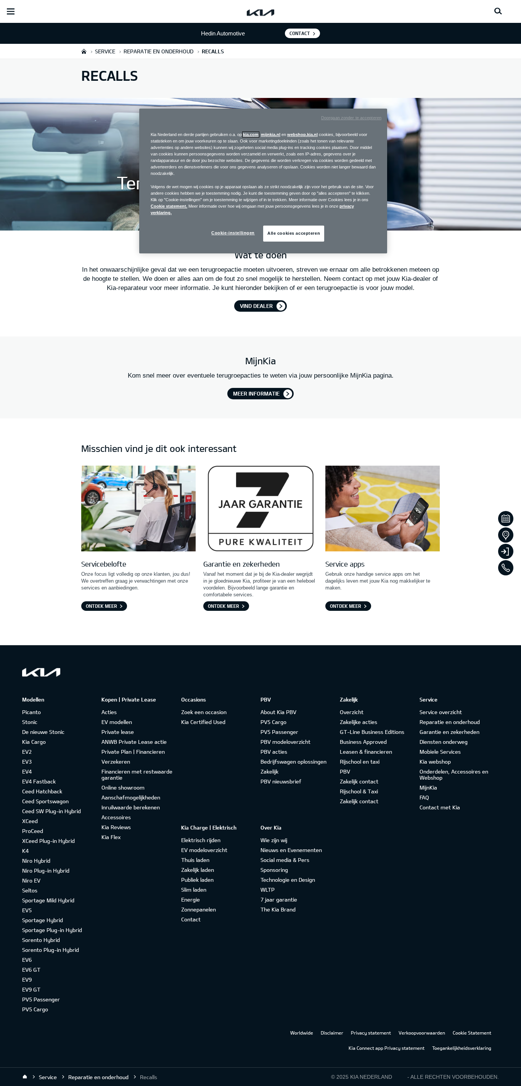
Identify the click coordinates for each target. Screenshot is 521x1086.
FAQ (424, 797)
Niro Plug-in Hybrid (45, 870)
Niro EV (31, 880)
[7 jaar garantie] (260, 510)
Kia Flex (111, 837)
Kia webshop (435, 761)
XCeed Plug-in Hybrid (48, 841)
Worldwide (301, 1032)
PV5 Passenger (41, 999)
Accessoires (116, 817)
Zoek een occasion (204, 712)
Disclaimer (332, 1032)
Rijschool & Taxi (359, 791)
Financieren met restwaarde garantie (136, 774)
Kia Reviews (116, 827)
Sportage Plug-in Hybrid (52, 930)
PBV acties (273, 751)
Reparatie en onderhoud (450, 722)
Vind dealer (256, 306)
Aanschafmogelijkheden (130, 797)
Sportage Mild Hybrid (48, 900)
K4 (25, 850)
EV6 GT (31, 969)
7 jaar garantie (278, 899)
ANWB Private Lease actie (134, 741)
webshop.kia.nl (302, 134)
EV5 (27, 910)
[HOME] (84, 51)
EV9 (27, 979)
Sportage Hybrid (42, 920)
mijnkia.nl (270, 134)
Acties (109, 712)
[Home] (24, 1077)
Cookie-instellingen (233, 233)
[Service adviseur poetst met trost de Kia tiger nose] (138, 510)
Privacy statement (371, 1032)
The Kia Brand (278, 909)
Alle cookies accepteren (293, 233)
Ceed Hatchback (42, 791)
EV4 (27, 771)
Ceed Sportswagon (45, 801)
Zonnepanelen (198, 909)
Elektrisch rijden (200, 840)
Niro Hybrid (36, 860)
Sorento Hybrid (41, 940)
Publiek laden (197, 879)
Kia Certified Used (203, 722)
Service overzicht (441, 712)
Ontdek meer (101, 606)
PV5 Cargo (35, 1009)
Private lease (117, 732)
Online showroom (123, 787)
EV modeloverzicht (204, 850)
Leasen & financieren (366, 751)
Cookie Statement (472, 1032)
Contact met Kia (440, 807)
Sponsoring (274, 870)
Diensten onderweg (444, 741)
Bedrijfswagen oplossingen (293, 761)
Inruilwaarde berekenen (130, 807)
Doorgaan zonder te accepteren (351, 117)
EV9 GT (31, 989)
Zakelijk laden (197, 870)
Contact (299, 33)
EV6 (27, 959)
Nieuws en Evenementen (291, 850)
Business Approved (363, 741)
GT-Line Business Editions (372, 732)
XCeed (30, 821)
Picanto (31, 712)
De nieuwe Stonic (43, 732)
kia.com (251, 134)
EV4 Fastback (39, 781)
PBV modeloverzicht (285, 741)
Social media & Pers (284, 860)
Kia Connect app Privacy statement (387, 1048)
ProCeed (32, 831)
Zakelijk (269, 771)
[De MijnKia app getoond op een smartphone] (382, 510)
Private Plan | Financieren (133, 751)
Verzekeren (115, 761)
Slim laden (193, 889)
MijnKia (428, 787)
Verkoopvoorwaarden (422, 1032)
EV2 (27, 751)
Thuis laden (195, 860)
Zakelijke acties (358, 722)
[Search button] (498, 11)
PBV (345, 771)
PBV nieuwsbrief (280, 781)
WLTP (267, 889)
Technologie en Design (287, 879)
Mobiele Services (440, 751)
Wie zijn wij (273, 840)
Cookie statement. (169, 206)
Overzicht (351, 712)
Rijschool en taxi (359, 761)
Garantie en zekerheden (449, 732)
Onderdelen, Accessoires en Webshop (454, 774)
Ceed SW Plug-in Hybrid (51, 811)
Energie (190, 899)
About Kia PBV (278, 712)
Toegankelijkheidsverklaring (461, 1048)
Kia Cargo (34, 741)
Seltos (29, 890)
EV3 (27, 761)
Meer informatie (256, 393)
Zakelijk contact (359, 781)
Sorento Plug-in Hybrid (50, 950)
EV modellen (116, 722)
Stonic (29, 722)
